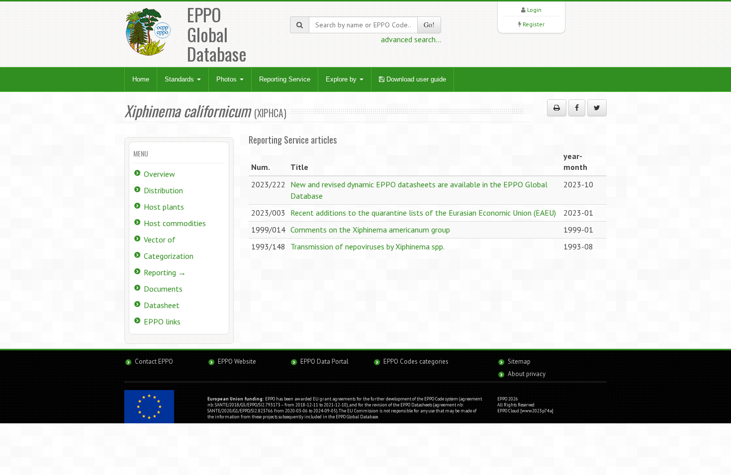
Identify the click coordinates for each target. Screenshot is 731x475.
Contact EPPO (154, 361)
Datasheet (162, 305)
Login (534, 9)
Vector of (160, 239)
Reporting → (165, 272)
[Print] (556, 107)
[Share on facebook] (576, 107)
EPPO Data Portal (324, 361)
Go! (429, 24)
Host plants (164, 207)
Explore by (342, 79)
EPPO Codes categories (416, 361)
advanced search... (411, 39)
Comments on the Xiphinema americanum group (370, 230)
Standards (180, 79)
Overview (159, 174)
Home (140, 79)
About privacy (527, 374)
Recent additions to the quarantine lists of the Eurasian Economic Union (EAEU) (423, 213)
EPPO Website (237, 361)
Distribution (163, 190)
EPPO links (162, 321)
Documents (163, 289)
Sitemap (519, 361)
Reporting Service (284, 79)
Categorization (168, 256)
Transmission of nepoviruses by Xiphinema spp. (367, 246)
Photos (227, 79)
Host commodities (175, 223)
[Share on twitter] (597, 107)
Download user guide (415, 79)
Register (534, 24)
